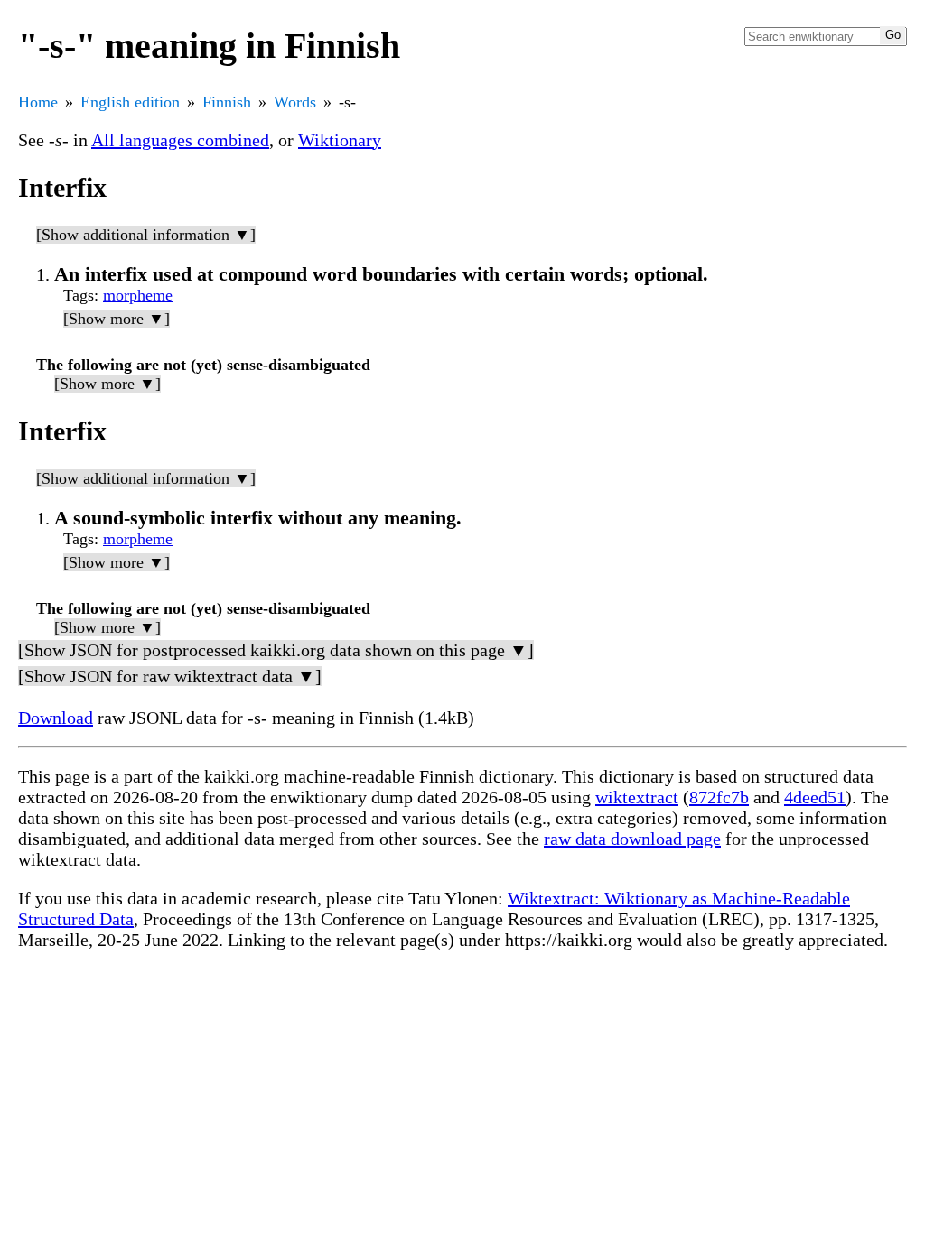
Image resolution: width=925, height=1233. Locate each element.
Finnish (226, 102)
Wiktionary (339, 140)
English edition (130, 102)
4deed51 (815, 797)
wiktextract (636, 797)
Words (295, 102)
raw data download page (632, 838)
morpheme (138, 295)
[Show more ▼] (116, 319)
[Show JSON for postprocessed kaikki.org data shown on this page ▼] (276, 650)
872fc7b (719, 797)
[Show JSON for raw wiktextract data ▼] (170, 676)
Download (55, 718)
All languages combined (180, 140)
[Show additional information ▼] (146, 235)
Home (38, 102)
